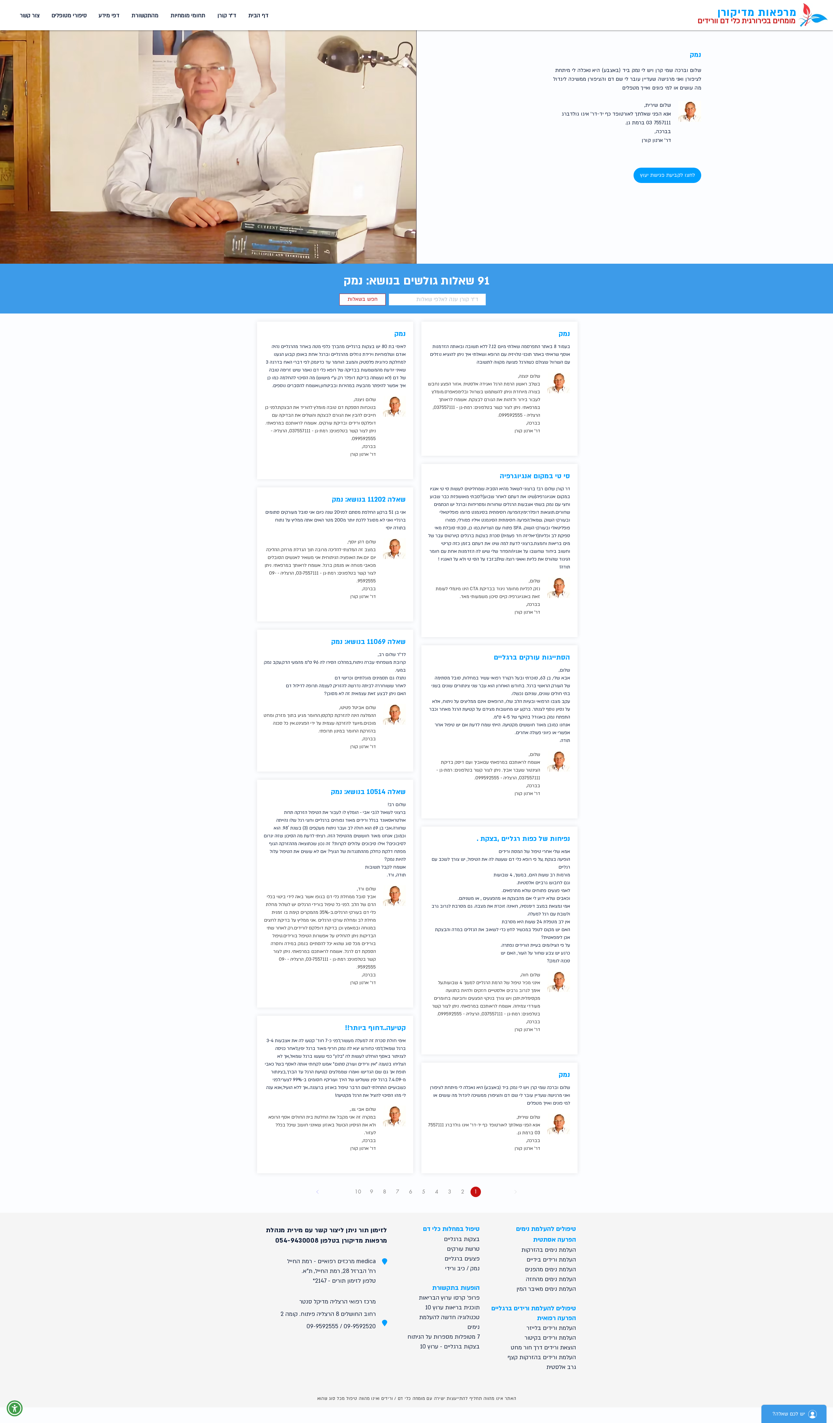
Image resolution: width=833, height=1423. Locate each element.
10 (358, 1191)
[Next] (317, 1191)
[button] (186, 15)
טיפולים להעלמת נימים (546, 1229)
